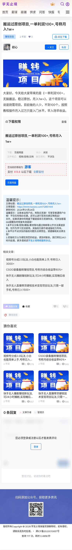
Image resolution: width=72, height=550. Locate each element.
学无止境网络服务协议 (39, 240)
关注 (51, 47)
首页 (5, 12)
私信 (64, 47)
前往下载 (62, 37)
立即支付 (38, 171)
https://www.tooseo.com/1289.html (35, 206)
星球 (14, 12)
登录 (36, 446)
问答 (42, 12)
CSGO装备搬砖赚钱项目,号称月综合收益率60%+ (34, 269)
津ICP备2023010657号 (47, 531)
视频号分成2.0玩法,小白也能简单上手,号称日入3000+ (17, 359)
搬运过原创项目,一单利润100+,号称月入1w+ (39, 203)
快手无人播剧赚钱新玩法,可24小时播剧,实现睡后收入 (18, 397)
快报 (51, 12)
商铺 (24, 12)
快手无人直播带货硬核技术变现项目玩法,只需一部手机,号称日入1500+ (53, 397)
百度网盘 (11, 182)
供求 (33, 12)
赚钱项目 (9, 36)
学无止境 (35, 526)
